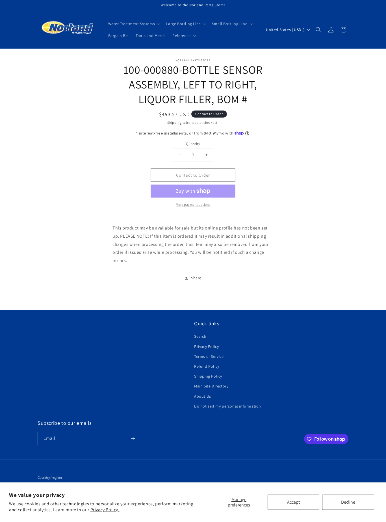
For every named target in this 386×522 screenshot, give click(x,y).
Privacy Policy (206, 346)
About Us (202, 396)
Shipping (174, 122)
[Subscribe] (133, 438)
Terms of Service (209, 356)
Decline (348, 502)
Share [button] (196, 277)
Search (200, 336)
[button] (134, 24)
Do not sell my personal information (227, 406)
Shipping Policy (208, 376)
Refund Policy (206, 366)
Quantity (193, 143)
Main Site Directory (211, 386)
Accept (293, 502)
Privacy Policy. (105, 510)
